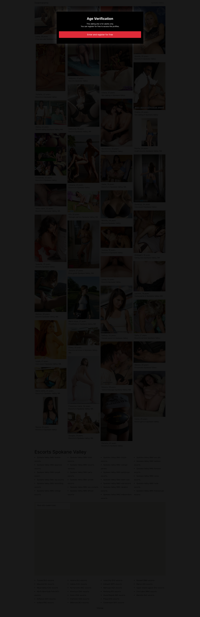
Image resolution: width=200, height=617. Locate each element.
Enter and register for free (100, 34)
